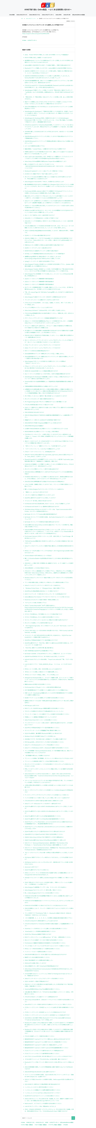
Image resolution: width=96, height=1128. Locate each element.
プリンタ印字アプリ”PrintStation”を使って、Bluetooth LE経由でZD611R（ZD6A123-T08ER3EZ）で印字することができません (48, 914)
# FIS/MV (65, 1124)
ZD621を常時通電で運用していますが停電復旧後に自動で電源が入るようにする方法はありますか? (49, 1068)
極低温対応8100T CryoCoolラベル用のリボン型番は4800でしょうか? (43, 1045)
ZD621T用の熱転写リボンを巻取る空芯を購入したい (39, 960)
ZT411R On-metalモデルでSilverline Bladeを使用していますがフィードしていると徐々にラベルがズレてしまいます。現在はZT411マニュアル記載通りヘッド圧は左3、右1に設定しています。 (49, 127)
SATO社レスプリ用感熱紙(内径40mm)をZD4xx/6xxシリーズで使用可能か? (45, 254)
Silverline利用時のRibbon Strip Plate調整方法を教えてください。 (43, 989)
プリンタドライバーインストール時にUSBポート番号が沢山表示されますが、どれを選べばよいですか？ (49, 724)
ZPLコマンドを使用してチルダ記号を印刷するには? (39, 623)
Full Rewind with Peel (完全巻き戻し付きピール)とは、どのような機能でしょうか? (47, 503)
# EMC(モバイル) (30, 1122)
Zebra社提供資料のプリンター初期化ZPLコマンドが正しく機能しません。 (45, 353)
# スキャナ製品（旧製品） (27, 1124)
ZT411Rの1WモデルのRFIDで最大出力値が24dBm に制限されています (44, 800)
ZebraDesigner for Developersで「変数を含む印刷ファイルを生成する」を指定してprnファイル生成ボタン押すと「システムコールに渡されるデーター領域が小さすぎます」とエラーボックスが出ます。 (49, 113)
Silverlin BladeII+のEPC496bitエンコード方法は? (38, 555)
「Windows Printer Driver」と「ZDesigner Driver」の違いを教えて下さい (45, 588)
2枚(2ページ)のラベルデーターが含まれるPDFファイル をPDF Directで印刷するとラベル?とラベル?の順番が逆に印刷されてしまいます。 (49, 442)
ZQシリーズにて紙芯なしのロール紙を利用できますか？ (40, 215)
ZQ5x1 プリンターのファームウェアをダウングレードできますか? (42, 348)
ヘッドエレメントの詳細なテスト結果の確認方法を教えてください (43, 1090)
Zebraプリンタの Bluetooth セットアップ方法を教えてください (42, 745)
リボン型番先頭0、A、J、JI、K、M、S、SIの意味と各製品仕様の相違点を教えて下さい (48, 918)
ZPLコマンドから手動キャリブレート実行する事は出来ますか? (42, 469)
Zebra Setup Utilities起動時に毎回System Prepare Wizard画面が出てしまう (45, 161)
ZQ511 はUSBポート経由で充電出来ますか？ (37, 981)
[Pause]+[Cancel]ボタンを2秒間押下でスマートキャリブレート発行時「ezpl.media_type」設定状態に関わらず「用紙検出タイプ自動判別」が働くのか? (49, 460)
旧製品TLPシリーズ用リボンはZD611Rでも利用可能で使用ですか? (43, 420)
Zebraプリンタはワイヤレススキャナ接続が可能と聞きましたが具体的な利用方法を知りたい (49, 547)
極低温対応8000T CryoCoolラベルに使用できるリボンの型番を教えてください (46, 1042)
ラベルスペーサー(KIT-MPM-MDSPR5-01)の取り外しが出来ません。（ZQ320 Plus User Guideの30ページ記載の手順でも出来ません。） (48, 636)
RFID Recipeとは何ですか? (32, 705)
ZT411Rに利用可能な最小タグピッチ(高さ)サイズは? (39, 404)
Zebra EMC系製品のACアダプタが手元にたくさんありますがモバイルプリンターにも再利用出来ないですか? (49, 107)
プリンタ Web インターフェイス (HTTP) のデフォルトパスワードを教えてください (47, 946)
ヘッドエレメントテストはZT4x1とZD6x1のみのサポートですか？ (43, 1093)
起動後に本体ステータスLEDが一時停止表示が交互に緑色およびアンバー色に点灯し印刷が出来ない (49, 702)
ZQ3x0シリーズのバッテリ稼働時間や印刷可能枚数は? (39, 279)
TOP (22, 18)
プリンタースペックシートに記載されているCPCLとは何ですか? (42, 300)
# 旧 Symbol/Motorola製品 (66, 1122)
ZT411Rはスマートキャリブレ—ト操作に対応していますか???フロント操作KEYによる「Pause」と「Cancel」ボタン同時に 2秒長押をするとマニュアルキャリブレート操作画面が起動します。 (49, 436)
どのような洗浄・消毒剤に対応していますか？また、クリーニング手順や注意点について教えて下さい (49, 485)
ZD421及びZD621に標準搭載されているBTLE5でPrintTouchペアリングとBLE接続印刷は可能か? (49, 473)
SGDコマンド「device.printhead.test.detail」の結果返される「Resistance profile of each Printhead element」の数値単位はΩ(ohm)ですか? (49, 849)
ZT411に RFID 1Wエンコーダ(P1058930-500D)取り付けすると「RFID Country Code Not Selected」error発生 (49, 631)
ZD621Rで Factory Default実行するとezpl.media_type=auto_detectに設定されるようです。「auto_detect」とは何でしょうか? (49, 455)
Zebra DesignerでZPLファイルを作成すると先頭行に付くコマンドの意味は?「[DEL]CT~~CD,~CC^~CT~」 (45, 362)
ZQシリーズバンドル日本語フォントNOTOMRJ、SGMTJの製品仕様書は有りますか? (47, 374)
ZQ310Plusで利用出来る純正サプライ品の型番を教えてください (42, 727)
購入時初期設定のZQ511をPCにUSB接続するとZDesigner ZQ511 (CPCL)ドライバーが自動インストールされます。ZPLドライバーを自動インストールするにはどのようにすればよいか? (49, 186)
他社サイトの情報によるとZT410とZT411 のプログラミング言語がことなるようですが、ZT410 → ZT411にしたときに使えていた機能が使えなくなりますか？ (49, 103)
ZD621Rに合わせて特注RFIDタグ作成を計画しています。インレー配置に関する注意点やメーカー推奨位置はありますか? (49, 336)
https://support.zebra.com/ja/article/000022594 (35, 33)
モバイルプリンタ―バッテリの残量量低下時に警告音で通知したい (43, 730)
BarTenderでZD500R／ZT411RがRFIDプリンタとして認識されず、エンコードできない (48, 653)
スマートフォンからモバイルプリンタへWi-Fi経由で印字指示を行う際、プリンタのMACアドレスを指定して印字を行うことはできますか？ (49, 781)
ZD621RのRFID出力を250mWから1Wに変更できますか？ (40, 1072)
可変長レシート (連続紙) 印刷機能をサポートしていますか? (41, 717)
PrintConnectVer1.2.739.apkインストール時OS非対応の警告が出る (43, 687)
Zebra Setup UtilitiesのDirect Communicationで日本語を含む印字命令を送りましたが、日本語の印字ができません (49, 970)
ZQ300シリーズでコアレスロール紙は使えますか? (38, 248)
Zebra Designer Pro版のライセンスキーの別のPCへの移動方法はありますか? (45, 297)
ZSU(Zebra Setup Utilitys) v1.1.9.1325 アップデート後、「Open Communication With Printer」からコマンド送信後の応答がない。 (48, 510)
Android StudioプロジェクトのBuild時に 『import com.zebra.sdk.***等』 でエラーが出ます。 (49, 660)
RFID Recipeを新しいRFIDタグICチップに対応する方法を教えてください (44, 742)
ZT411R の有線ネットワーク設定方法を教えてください (39, 1036)
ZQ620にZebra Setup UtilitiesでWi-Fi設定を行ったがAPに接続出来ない (44, 837)
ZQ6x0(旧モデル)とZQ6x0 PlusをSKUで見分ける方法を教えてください (44, 834)
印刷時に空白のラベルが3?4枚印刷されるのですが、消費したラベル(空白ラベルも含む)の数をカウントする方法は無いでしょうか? (49, 153)
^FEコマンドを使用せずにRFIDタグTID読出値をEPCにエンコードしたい (44, 711)
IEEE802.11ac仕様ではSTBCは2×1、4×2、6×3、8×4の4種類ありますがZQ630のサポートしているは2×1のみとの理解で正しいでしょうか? (49, 211)
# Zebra (24, 40)
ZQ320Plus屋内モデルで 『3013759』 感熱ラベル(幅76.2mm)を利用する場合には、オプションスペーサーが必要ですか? (49, 644)
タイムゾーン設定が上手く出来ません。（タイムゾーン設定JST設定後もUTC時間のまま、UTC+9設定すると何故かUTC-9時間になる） (49, 327)
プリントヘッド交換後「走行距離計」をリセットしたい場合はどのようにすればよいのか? (49, 758)
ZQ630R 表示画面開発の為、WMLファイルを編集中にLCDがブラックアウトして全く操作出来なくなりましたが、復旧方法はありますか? (49, 81)
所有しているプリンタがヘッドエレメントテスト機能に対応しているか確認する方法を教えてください (49, 770)
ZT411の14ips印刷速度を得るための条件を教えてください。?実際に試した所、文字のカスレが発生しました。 (49, 314)
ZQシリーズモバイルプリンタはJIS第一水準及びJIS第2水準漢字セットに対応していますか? (49, 853)
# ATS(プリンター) (32, 40)
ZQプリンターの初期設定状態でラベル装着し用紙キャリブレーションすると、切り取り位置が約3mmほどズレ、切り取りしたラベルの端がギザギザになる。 (49, 288)
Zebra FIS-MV (67, 14)
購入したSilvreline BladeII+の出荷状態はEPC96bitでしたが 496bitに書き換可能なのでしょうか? (49, 559)
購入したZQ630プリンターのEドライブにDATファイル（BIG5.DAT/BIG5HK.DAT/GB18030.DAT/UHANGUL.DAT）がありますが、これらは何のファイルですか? (49, 166)
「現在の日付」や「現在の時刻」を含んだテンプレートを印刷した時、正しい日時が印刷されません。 (49, 98)
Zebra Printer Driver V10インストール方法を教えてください (41, 720)
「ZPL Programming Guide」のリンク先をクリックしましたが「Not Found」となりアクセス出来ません (49, 627)
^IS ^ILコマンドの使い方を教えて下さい (36, 602)
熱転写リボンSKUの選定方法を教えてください (37, 957)
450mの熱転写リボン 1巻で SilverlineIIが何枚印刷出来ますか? (42, 966)
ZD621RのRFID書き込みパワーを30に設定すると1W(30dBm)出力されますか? (46, 954)
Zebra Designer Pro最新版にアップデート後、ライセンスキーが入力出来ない (46, 887)
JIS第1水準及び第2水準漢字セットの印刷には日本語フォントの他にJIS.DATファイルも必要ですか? (49, 786)
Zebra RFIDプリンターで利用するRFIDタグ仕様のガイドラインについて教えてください (48, 1004)
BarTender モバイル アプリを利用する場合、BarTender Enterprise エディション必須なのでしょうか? (49, 518)
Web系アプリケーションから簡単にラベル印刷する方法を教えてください (44, 698)
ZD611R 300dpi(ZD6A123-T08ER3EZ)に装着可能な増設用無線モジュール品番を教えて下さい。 (49, 416)
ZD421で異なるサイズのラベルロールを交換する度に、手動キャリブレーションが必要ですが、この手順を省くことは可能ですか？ (49, 883)
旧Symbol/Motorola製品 (78, 14)
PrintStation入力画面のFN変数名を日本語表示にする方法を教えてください (45, 943)
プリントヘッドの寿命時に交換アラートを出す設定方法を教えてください (44, 761)
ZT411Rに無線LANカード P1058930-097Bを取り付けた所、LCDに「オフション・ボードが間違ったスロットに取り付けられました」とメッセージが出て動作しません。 (49, 227)
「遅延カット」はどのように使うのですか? (36, 492)
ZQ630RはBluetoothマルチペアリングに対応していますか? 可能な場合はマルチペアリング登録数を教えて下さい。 (49, 137)
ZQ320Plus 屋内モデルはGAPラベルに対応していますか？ (40, 498)
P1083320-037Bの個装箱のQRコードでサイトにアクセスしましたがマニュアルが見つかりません (49, 901)
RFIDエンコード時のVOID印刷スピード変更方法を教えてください (42, 949)
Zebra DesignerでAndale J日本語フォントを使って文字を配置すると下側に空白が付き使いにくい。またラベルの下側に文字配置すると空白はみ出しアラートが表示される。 (49, 270)
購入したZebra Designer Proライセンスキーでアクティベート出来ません (44, 489)
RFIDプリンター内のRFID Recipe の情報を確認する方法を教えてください (44, 708)
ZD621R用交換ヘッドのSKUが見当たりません (37, 568)
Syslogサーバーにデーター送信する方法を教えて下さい (40, 261)
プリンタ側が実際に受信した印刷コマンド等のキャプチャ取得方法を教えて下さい (47, 582)
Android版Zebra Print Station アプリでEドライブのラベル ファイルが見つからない (47, 597)
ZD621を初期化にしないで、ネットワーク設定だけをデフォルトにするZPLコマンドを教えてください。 (49, 909)
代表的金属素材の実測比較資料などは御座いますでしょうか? (41, 386)
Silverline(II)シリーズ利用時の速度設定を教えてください (40, 931)
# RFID (46, 1122)
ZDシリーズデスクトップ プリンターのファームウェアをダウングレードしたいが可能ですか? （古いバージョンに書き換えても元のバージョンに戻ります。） (49, 341)
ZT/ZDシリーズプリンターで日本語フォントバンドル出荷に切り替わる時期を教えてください (49, 1008)
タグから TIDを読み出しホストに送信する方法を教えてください (42, 617)
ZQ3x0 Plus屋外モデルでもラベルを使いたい (37, 870)
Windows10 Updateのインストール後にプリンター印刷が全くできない (44, 171)
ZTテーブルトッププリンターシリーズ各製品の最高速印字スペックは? (44, 318)
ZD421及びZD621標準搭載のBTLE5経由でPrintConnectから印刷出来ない (45, 481)
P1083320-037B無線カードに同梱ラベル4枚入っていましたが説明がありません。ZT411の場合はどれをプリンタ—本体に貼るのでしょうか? (49, 465)
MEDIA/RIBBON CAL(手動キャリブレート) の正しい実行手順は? (42, 431)
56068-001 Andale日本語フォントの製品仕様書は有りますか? (41, 371)
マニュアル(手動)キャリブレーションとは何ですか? (38, 307)
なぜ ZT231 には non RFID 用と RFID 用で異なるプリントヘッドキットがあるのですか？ (49, 1056)
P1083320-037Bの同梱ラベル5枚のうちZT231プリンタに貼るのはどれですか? (46, 905)
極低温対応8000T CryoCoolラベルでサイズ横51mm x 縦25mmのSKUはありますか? (47, 1039)
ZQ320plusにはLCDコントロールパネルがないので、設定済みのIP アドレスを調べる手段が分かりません (49, 863)
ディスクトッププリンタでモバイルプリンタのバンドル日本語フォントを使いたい (47, 795)
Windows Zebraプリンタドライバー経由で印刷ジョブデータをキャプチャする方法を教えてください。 (49, 578)
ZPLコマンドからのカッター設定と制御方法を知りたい (39, 399)
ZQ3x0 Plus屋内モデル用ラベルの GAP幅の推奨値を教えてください (43, 816)
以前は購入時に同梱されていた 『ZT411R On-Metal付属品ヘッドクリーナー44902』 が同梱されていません (49, 993)
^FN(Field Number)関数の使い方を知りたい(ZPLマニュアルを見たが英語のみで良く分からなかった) (49, 542)
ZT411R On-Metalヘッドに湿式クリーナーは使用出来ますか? (41, 997)
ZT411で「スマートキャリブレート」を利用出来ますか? (40, 452)
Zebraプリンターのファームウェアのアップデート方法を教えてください (44, 978)
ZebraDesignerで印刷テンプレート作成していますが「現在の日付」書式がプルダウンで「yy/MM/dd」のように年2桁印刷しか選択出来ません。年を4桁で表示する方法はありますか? (49, 92)
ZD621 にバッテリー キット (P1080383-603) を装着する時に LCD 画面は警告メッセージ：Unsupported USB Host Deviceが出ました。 (49, 874)
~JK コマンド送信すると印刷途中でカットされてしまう (40, 495)
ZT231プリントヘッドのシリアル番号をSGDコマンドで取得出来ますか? (44, 1050)
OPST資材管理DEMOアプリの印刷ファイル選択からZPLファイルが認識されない (46, 690)
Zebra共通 (11, 14)
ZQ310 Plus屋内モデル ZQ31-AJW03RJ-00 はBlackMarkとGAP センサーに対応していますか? (49, 812)
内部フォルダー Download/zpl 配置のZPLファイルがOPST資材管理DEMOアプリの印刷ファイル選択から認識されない (49, 694)
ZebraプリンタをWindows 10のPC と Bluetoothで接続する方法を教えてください (47, 748)
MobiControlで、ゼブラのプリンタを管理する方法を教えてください (43, 1103)
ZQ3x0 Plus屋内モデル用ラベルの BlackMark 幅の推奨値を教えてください (45, 819)
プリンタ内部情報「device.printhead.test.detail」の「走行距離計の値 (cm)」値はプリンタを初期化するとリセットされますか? (49, 751)
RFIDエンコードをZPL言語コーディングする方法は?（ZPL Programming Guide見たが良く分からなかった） (49, 552)
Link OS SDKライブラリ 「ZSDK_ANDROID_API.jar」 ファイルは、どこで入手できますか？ (48, 665)
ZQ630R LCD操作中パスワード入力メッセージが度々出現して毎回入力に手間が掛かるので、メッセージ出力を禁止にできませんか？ (48, 72)
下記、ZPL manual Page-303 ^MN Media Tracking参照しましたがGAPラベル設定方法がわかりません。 (49, 293)
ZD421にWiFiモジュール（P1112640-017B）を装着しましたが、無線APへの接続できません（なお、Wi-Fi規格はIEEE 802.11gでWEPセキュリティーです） (49, 1099)
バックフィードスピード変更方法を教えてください (38, 951)
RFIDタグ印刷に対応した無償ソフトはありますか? (38, 57)
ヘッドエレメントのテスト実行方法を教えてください (39, 1087)
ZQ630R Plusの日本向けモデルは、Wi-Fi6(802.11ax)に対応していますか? (44, 656)
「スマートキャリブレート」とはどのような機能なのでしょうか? (42, 449)
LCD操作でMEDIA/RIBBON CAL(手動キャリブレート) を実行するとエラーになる (46, 428)
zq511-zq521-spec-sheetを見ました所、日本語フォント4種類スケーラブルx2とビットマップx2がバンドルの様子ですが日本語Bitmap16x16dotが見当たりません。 (49, 157)
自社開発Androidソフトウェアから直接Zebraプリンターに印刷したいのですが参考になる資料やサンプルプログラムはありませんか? (49, 61)
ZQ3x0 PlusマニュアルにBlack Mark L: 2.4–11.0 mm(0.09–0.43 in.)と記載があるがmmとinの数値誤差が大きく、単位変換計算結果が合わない (49, 823)
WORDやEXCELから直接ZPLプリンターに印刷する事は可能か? (41, 251)
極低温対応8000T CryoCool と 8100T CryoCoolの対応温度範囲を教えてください (46, 1048)
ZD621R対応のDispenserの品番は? (34, 426)
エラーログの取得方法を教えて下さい (35, 146)
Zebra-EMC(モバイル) (34, 14)
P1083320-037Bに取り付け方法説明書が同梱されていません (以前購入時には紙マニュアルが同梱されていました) (49, 897)
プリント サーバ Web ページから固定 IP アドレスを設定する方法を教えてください (47, 714)
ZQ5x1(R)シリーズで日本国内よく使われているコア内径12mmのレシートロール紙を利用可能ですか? (49, 222)
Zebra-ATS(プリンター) (47, 14)
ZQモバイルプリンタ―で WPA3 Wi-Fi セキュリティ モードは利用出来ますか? (45, 594)
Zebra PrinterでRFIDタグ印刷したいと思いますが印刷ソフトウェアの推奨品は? (47, 55)
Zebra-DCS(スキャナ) (21, 14)
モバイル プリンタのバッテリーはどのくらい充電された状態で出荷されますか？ (46, 620)
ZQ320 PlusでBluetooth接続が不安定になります (38, 934)
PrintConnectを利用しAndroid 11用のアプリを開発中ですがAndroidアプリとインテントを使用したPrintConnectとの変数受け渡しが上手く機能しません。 (49, 192)
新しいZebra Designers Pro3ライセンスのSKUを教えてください (42, 893)
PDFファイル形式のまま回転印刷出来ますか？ (37, 351)
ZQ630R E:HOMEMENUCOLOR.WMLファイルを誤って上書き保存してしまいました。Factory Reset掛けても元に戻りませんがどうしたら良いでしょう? (47, 77)
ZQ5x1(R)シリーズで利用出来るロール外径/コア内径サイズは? (41, 218)
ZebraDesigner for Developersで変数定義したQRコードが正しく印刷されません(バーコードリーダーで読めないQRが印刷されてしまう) (49, 378)
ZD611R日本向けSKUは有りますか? (34, 412)
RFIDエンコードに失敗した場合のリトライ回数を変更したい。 (42, 672)
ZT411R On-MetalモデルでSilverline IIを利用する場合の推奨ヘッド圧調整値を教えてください (49, 925)
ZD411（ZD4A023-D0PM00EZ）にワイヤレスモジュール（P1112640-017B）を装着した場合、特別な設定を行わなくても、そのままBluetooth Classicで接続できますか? (49, 1110)
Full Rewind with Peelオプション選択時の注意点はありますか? (42, 506)
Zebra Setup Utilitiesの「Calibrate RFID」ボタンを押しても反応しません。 (45, 310)
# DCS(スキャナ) (40, 1122)
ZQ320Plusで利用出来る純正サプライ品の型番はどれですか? (41, 640)
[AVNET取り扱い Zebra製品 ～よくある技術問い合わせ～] (48, 5)
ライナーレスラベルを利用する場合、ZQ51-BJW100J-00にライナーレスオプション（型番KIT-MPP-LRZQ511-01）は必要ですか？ (49, 1075)
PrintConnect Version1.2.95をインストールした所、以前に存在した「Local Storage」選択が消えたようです (49, 537)
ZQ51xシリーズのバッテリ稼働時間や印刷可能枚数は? (39, 281)
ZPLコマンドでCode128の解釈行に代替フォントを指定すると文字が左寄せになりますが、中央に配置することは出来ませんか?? (48, 178)
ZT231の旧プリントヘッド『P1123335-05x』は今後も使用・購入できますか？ (46, 1059)
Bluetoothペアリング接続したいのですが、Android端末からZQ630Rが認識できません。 (49, 68)
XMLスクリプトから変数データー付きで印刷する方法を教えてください (44, 940)
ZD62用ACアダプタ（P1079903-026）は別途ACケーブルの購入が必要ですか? (45, 739)
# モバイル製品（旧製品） (41, 1124)
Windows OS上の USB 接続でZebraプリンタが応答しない (40, 736)
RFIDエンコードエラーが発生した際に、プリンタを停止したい (42, 675)
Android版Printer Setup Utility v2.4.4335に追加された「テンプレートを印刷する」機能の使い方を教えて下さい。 (49, 526)
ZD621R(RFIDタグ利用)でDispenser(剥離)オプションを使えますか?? (43, 423)
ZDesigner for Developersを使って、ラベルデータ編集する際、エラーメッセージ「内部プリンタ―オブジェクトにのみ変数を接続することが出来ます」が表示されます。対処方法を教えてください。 (49, 679)
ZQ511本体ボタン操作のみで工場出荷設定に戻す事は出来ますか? (42, 1084)
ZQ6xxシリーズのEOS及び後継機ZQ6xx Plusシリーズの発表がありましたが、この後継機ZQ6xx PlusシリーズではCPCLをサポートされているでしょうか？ (49, 322)
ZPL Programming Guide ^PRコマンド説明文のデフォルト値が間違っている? (46, 402)
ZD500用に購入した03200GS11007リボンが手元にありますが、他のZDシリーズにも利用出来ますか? (49, 132)
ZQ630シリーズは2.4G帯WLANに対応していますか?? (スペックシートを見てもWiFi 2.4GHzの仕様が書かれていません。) (49, 206)
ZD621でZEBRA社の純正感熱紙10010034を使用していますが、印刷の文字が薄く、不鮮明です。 (49, 231)
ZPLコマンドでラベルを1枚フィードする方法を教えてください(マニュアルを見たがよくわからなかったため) (49, 765)
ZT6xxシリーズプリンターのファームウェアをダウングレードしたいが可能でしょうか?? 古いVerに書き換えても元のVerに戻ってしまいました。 (48, 367)
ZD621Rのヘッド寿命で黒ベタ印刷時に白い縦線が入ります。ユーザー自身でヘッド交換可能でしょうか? (49, 564)
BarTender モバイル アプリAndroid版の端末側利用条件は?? (41, 514)
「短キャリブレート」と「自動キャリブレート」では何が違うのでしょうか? (45, 446)
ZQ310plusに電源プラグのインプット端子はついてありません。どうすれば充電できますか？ (49, 858)
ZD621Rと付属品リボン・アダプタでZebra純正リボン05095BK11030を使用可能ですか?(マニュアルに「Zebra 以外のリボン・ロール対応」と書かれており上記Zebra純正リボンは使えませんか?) (49, 240)
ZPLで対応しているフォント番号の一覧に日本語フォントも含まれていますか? (46, 396)
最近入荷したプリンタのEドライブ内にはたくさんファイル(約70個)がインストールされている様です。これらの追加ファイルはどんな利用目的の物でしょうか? (49, 197)
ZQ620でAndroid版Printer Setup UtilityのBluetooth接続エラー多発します (45, 840)
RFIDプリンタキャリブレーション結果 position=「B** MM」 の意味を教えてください (48, 937)
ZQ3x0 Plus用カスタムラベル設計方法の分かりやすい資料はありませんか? (45, 831)
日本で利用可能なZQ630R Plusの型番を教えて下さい (39, 651)
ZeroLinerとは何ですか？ (32, 867)
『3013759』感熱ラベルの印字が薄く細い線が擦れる (39, 648)
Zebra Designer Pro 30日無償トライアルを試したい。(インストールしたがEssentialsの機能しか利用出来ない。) (49, 275)
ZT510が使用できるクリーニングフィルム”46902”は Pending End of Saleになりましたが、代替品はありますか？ (48, 975)
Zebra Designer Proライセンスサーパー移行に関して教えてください (43, 890)
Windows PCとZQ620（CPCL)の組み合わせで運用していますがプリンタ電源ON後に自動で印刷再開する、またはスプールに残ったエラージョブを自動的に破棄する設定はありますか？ (49, 1031)
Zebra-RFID (58, 14)
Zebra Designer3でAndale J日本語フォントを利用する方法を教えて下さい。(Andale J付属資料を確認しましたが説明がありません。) (49, 265)
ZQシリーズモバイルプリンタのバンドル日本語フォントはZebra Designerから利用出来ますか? (49, 791)
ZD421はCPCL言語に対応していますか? (35, 963)
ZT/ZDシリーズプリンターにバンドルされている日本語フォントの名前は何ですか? (47, 1015)
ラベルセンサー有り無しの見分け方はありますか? (38, 501)
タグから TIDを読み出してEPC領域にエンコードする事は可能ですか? (43, 614)
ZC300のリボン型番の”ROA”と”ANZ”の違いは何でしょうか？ (41, 174)
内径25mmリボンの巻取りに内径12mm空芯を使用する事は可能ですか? (44, 245)
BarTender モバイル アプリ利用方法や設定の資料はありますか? (42, 522)
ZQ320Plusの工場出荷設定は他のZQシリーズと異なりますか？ (42, 591)
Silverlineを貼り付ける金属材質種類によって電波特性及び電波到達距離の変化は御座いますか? (49, 382)
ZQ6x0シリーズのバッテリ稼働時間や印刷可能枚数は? (39, 284)
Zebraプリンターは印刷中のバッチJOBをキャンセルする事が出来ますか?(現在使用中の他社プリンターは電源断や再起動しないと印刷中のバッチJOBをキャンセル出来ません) (49, 202)
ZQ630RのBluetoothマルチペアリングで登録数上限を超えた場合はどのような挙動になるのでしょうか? (49, 142)
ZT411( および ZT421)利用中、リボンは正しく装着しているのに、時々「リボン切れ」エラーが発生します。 (49, 303)
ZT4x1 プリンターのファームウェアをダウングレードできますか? (42, 345)
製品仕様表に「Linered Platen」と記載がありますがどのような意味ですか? (45, 149)
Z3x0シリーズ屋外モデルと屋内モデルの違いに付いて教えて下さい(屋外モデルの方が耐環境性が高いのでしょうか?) (49, 408)
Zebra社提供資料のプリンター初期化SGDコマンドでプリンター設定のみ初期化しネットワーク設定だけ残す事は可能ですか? (49, 357)
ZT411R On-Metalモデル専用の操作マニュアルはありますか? (41, 921)
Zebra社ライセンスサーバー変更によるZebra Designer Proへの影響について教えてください (49, 878)
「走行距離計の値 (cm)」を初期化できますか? (37, 755)
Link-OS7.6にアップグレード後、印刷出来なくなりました (40, 1106)
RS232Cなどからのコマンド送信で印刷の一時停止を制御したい (42, 600)
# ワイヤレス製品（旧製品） (55, 1124)
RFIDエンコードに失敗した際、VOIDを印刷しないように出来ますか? (43, 669)
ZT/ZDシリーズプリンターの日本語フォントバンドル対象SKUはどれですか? (45, 1012)
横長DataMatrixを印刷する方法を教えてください (38, 684)
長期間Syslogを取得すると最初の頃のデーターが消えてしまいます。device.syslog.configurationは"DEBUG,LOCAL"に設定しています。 (43, 257)
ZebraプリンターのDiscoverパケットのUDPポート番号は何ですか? (43, 803)
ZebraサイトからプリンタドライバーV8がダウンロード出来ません (42, 585)
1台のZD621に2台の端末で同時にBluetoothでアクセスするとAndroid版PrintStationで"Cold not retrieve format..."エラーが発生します (48, 1019)
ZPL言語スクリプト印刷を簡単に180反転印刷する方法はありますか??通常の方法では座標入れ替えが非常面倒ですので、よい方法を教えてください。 (49, 331)
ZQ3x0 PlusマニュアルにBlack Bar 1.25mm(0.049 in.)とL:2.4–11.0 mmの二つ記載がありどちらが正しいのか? (49, 827)
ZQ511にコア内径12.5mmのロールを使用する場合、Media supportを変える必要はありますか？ (49, 1080)
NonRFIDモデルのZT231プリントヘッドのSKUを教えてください (42, 1096)
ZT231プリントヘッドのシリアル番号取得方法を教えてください (42, 1053)
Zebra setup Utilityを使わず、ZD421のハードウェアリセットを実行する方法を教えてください (49, 1000)
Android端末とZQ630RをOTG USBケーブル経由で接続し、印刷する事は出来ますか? (47, 65)
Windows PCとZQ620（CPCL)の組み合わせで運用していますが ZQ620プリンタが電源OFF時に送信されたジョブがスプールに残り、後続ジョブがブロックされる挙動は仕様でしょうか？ (49, 1024)
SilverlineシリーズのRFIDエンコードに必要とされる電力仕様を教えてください (46, 928)
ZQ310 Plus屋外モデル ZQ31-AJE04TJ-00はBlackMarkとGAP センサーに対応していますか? (48, 807)
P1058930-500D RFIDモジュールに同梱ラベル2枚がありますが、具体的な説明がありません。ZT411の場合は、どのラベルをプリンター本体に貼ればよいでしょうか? (49, 477)
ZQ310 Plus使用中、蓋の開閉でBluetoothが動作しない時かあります (43, 733)
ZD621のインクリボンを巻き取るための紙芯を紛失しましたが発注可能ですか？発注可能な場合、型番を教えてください (49, 985)
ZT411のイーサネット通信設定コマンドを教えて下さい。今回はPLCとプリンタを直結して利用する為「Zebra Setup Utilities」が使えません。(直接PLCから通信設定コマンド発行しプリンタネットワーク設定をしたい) (49, 573)
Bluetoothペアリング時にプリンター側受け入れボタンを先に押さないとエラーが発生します (49, 1063)
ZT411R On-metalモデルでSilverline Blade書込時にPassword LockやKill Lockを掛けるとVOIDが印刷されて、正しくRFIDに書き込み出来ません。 (49, 86)
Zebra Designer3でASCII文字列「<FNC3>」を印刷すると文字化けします (44, 181)
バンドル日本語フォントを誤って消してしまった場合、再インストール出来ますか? (47, 798)
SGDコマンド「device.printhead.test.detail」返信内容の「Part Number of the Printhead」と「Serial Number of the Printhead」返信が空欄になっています (46, 844)
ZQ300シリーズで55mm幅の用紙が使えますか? (37, 235)
